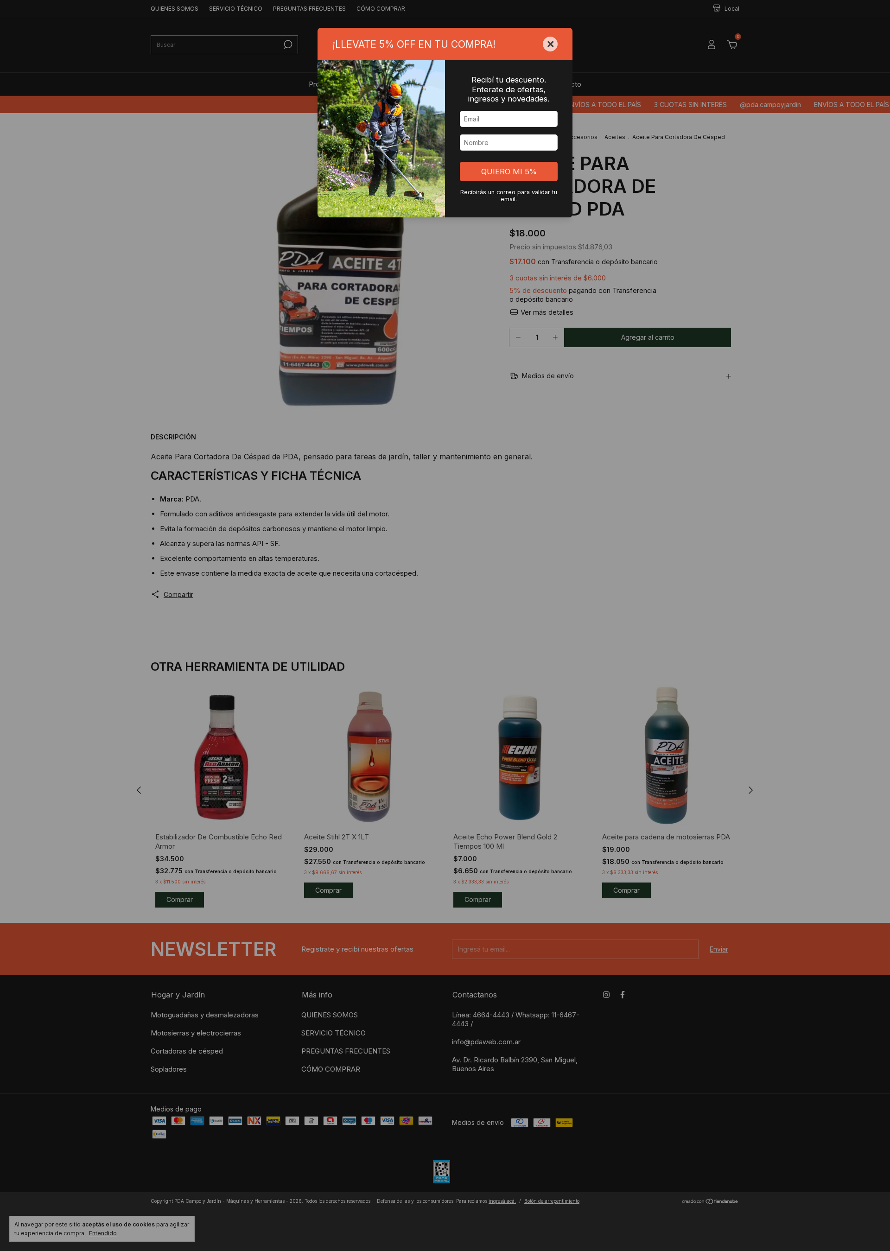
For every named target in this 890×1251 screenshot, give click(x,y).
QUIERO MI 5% (509, 171)
